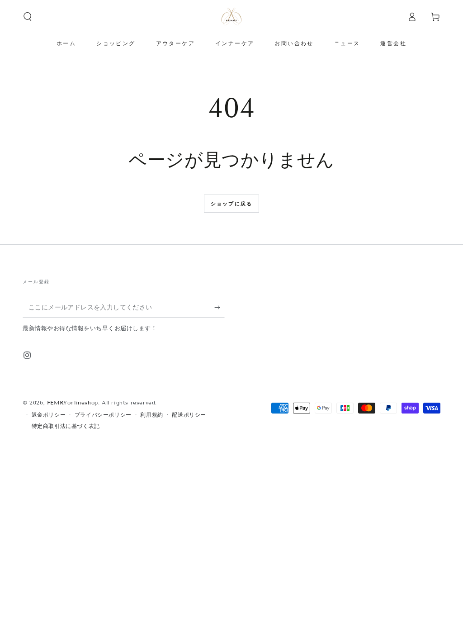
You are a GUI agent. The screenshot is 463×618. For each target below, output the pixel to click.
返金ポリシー (49, 414)
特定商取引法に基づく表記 (66, 426)
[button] (27, 17)
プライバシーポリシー (103, 414)
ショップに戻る (231, 203)
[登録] (219, 307)
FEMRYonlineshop (72, 402)
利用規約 (151, 414)
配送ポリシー (189, 414)
